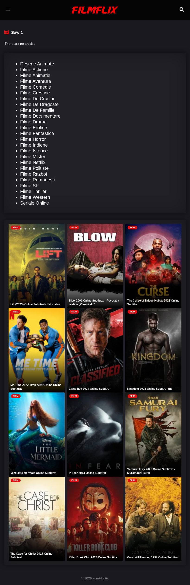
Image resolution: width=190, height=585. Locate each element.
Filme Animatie (35, 75)
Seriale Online (34, 203)
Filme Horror (33, 139)
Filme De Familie (37, 110)
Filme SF (29, 185)
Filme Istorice (34, 150)
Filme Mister (32, 156)
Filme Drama (33, 121)
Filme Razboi (33, 174)
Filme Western (35, 197)
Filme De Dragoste (39, 104)
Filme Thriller (33, 191)
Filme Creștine (35, 92)
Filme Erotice (33, 127)
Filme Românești (37, 179)
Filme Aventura (35, 81)
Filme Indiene (34, 145)
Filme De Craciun (38, 98)
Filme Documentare (40, 116)
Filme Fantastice (37, 133)
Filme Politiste (34, 168)
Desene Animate (37, 63)
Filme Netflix (32, 162)
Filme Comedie (35, 87)
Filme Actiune (34, 69)
